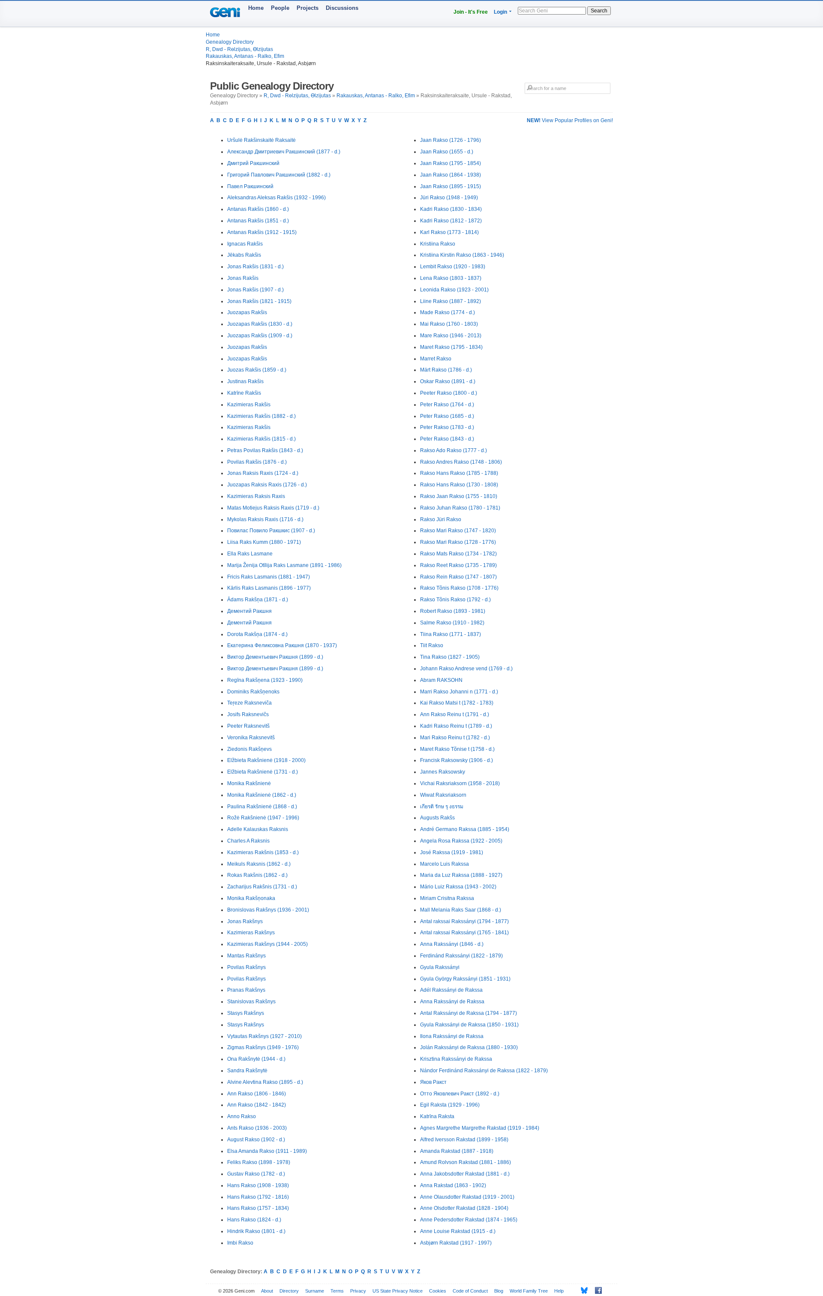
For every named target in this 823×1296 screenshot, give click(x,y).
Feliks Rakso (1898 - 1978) (258, 1162)
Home (256, 8)
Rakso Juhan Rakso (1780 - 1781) (460, 508)
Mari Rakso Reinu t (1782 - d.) (455, 738)
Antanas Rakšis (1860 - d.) (258, 209)
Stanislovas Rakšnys (251, 1002)
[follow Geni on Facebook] (596, 1290)
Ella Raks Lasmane (250, 554)
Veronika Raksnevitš (251, 738)
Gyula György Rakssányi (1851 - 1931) (465, 979)
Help (559, 1290)
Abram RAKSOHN (441, 680)
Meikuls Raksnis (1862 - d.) (259, 864)
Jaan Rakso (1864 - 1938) (450, 175)
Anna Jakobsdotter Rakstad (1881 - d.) (465, 1174)
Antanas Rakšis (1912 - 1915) (262, 232)
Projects (307, 8)
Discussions (342, 8)
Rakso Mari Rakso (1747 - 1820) (458, 531)
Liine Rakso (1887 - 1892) (450, 301)
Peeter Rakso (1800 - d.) (448, 393)
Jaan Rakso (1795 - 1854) (450, 163)
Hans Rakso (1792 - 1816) (258, 1197)
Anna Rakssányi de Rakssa (452, 1002)
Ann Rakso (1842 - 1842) (256, 1105)
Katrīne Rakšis (244, 393)
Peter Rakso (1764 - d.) (447, 405)
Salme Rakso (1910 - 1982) (452, 623)
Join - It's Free (471, 12)
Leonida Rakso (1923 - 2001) (454, 290)
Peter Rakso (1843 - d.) (447, 439)
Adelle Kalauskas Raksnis (257, 829)
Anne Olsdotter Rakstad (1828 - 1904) (464, 1208)
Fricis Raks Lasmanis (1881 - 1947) (268, 577)
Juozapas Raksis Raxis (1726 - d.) (267, 485)
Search (599, 11)
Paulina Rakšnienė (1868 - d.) (262, 807)
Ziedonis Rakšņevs (249, 749)
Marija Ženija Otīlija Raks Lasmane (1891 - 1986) (284, 565)
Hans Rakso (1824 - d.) (254, 1220)
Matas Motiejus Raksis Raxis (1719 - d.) (273, 508)
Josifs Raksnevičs (248, 714)
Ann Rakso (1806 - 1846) (256, 1094)
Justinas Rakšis (245, 381)
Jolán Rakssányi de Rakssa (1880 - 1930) (469, 1047)
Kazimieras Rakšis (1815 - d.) (261, 439)
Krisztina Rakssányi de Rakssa (456, 1059)
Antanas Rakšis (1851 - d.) (258, 221)
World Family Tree (529, 1290)
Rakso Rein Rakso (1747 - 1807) (458, 577)
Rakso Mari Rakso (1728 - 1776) (458, 542)
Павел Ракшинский (250, 186)
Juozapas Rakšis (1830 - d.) (259, 324)
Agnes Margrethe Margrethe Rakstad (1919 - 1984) (479, 1128)
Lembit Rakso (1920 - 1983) (452, 267)
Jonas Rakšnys (245, 921)
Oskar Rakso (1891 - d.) (447, 381)
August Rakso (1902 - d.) (256, 1140)
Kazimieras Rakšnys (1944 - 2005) (267, 944)
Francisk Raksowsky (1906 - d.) (456, 760)
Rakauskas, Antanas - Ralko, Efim (245, 56)
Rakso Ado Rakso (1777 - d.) (453, 450)
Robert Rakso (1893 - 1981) (452, 611)
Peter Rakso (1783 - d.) (447, 427)
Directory (289, 1290)
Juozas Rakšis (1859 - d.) (256, 370)
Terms (337, 1290)
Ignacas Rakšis (245, 244)
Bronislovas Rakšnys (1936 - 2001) (268, 910)
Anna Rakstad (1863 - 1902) (453, 1185)
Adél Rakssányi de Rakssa (451, 990)
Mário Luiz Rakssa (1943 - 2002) (458, 887)
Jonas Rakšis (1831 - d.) (255, 267)
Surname (314, 1290)
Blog (498, 1290)
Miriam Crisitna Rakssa (447, 898)
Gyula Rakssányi (440, 967)
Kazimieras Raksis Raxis (256, 496)
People (280, 8)
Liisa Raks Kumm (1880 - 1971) (264, 542)
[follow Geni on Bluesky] (582, 1290)
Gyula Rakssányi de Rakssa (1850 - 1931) (469, 1025)
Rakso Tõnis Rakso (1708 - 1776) (459, 588)
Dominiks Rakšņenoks (253, 692)
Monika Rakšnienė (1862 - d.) (261, 795)
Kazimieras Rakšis (248, 405)
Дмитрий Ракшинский (253, 163)
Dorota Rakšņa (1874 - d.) (257, 634)
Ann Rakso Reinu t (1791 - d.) (454, 714)
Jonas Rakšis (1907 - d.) (255, 290)
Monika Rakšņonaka (251, 898)
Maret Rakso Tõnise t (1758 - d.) (457, 749)
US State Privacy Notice (397, 1290)
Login (500, 12)
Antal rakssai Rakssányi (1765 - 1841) (464, 933)
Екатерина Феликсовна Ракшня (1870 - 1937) (282, 645)
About (267, 1290)
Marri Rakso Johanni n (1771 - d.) (459, 692)
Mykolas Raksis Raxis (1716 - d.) (265, 519)
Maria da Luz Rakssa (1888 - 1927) (461, 875)
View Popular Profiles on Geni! (570, 120)
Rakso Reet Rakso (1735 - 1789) (458, 565)
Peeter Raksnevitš (248, 726)
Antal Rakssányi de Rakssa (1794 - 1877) (468, 1013)
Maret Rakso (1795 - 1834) (451, 347)
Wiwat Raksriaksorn (443, 795)
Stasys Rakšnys (245, 1013)
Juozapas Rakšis (247, 312)
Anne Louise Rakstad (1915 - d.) (458, 1231)
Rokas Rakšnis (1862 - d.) (257, 875)
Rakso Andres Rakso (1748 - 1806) (461, 462)
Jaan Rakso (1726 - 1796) (450, 140)
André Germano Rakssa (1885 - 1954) (464, 829)
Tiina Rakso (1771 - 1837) (450, 634)
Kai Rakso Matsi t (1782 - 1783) (456, 703)
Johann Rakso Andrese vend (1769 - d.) (466, 669)
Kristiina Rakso (437, 244)
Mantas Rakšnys (246, 956)
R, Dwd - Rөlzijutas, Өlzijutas (239, 49)
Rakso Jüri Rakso (440, 519)
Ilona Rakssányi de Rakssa (452, 1036)
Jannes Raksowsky (442, 772)
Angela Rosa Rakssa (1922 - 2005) (461, 841)
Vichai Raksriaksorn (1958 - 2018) (460, 783)
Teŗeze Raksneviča (249, 703)
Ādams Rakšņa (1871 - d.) (257, 600)
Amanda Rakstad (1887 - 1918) (456, 1151)
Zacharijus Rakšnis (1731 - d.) (262, 887)
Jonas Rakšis (242, 278)
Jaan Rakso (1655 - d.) (446, 152)
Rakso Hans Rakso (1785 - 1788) (459, 473)
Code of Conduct (470, 1290)
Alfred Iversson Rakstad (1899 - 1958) (464, 1140)
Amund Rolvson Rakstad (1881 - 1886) (465, 1162)
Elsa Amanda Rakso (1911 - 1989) (267, 1151)
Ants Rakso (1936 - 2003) (257, 1128)
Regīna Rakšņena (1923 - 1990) (265, 680)
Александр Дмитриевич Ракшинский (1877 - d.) (283, 152)
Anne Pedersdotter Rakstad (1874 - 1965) (468, 1220)
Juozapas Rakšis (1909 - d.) (259, 336)
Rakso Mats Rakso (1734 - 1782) (458, 554)
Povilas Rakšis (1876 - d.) (257, 462)
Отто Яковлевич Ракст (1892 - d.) (459, 1094)
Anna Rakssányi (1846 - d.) (452, 944)
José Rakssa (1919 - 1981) (451, 852)
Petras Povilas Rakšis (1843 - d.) (265, 450)
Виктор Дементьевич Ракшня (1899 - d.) (275, 657)
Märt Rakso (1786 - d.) (446, 370)
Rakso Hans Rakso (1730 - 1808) (459, 485)
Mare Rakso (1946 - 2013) (450, 336)
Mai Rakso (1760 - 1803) (449, 324)
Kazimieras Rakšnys (251, 933)
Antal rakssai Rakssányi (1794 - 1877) (464, 921)
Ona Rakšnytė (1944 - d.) (256, 1059)
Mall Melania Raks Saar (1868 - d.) (460, 910)
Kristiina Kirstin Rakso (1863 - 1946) (462, 255)
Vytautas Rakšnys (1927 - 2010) (264, 1036)
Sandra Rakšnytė (247, 1071)
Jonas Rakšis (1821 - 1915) (259, 301)
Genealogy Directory (230, 42)
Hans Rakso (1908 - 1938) (258, 1185)
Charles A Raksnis (248, 841)
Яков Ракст (433, 1082)
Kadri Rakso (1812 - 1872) (451, 221)
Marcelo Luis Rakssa (444, 864)
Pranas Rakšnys (246, 990)
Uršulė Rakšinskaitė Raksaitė (261, 140)
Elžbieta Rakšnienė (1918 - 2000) (266, 760)
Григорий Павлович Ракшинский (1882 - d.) (278, 175)
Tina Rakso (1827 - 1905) (450, 657)
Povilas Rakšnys (246, 967)
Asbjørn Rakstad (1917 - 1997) (456, 1243)
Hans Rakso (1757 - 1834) (258, 1208)
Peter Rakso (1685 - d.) (447, 416)
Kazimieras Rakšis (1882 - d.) (261, 416)
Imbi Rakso (240, 1243)
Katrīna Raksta (437, 1116)
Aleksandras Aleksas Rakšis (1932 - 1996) (276, 198)
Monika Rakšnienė (249, 783)
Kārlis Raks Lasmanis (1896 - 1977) (269, 588)
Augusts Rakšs (437, 818)
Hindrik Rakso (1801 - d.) (256, 1231)
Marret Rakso (435, 359)
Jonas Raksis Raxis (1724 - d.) (262, 473)
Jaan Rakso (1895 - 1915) (450, 186)
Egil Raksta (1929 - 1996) (450, 1105)
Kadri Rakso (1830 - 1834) (451, 209)
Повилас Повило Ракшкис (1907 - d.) (271, 531)
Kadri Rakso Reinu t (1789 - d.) (456, 726)
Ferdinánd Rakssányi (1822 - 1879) (461, 956)
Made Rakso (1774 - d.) (447, 312)
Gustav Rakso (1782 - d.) (256, 1174)
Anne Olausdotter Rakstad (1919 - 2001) (467, 1197)
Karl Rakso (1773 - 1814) (449, 232)
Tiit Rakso (431, 645)
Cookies (437, 1290)
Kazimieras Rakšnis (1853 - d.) (263, 852)
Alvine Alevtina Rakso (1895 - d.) (265, 1082)
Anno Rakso (241, 1116)
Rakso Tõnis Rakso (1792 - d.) (455, 600)
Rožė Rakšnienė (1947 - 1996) (263, 818)
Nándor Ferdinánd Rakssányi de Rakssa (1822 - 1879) (484, 1071)
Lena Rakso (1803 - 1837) (450, 278)
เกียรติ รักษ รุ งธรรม (441, 807)
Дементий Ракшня (249, 611)
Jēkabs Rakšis (244, 255)
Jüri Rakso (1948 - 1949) (449, 198)
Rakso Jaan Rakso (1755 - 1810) (458, 496)
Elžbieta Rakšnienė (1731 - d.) (262, 772)
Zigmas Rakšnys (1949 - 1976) (263, 1047)
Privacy (358, 1290)
